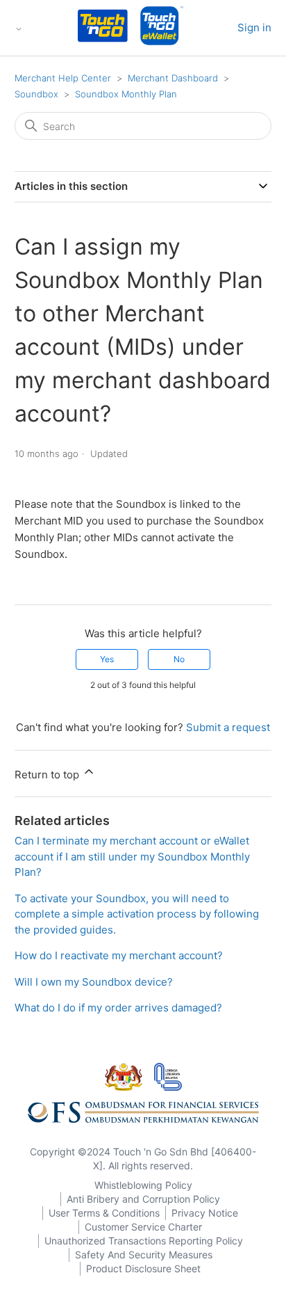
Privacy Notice (204, 1213)
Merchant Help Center (63, 77)
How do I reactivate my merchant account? (119, 955)
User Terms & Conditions (104, 1213)
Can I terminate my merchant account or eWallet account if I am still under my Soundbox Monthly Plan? (132, 856)
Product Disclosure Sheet (143, 1268)
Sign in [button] (254, 27)
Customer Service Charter (143, 1227)
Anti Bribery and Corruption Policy (143, 1199)
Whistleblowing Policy (143, 1185)
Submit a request (228, 727)
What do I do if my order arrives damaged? (118, 1007)
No (179, 659)
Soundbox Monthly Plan (126, 93)
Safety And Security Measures (143, 1254)
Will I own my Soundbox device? (94, 981)
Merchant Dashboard (173, 77)
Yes (107, 659)
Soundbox (36, 93)
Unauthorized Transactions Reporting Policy (143, 1241)
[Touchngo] (103, 28)
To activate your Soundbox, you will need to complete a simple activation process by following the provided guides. (137, 914)
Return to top (48, 774)
